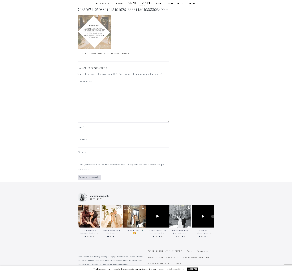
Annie (180, 4)
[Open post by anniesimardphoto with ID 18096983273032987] (203, 216)
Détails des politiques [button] (175, 269)
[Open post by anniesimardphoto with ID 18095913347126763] (157, 216)
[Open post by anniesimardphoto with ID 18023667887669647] (134, 216)
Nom (80, 127)
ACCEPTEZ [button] (192, 269)
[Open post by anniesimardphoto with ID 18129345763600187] (180, 216)
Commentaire (85, 82)
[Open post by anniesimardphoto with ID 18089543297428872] (112, 216)
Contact (191, 4)
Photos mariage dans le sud (196, 257)
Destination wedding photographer (164, 263)
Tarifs (119, 4)
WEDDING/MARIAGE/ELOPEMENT (165, 251)
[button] (79, 216)
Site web (82, 152)
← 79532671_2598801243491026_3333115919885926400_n (103, 54)
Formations (163, 4)
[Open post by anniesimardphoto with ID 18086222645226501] (89, 216)
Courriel (82, 140)
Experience (103, 4)
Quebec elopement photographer (163, 257)
